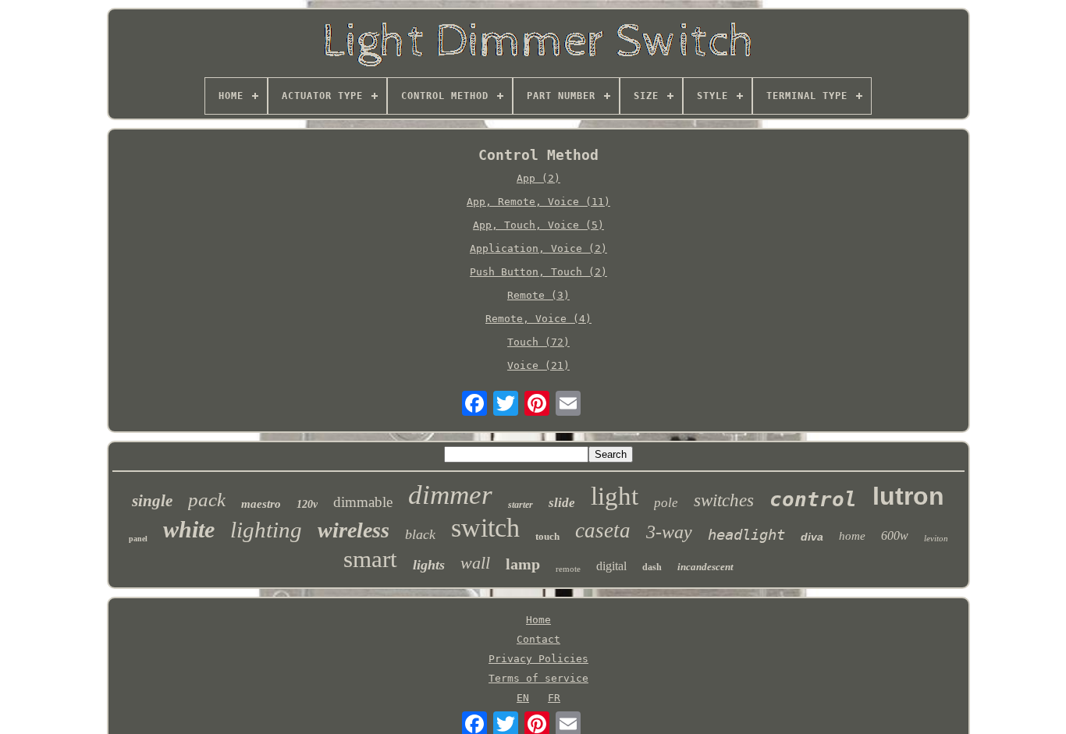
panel (138, 538)
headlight (746, 534)
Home (538, 620)
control (813, 499)
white (189, 529)
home (852, 536)
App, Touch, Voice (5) (538, 225)
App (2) (538, 178)
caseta (603, 530)
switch (485, 527)
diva (812, 536)
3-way (669, 532)
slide (562, 502)
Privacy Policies (538, 659)
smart (370, 559)
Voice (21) (538, 365)
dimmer (450, 495)
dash (652, 567)
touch (547, 536)
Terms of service (538, 678)
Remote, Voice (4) (538, 318)
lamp (523, 564)
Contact (538, 639)
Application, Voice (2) (538, 248)
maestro (261, 504)
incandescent (705, 567)
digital (611, 566)
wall (475, 563)
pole (666, 502)
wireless (353, 530)
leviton (936, 538)
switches (724, 500)
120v (307, 504)
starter (520, 504)
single (152, 500)
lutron (908, 496)
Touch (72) (538, 342)
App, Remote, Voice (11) (538, 201)
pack (207, 499)
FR (554, 698)
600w (894, 535)
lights (429, 565)
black (420, 534)
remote (568, 568)
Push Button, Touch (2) (538, 272)
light (614, 496)
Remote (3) (538, 295)
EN (523, 698)
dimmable (363, 502)
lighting (266, 529)
